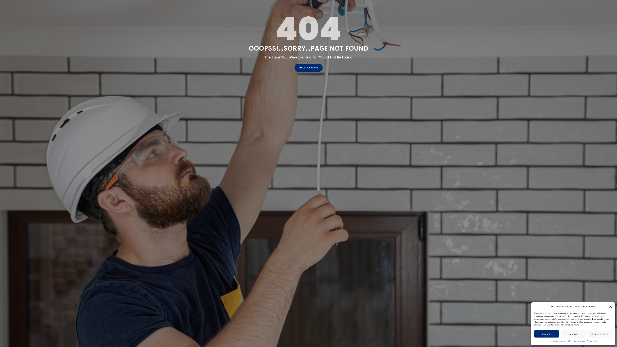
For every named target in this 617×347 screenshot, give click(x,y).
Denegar (573, 334)
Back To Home (308, 67)
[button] (610, 306)
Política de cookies (557, 341)
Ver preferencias (599, 334)
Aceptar (546, 334)
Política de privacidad (576, 341)
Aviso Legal (592, 341)
